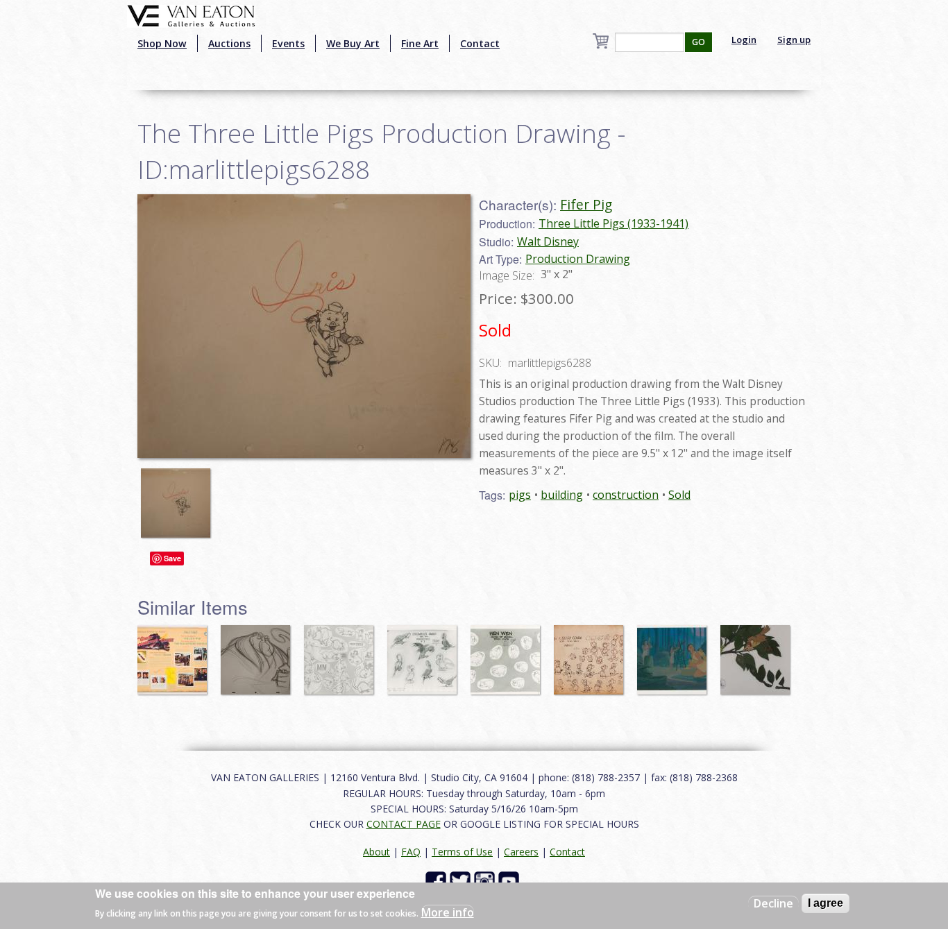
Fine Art (420, 43)
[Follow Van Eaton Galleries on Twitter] (462, 880)
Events (288, 43)
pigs (520, 494)
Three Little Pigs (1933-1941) (613, 223)
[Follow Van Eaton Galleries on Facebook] (437, 880)
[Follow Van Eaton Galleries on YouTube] (510, 880)
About (376, 851)
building (562, 494)
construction (626, 494)
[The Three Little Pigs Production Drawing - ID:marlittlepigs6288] (179, 496)
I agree (825, 903)
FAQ (411, 851)
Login (743, 39)
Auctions (229, 43)
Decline (773, 903)
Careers (521, 851)
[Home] (191, 14)
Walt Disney (548, 241)
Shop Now (162, 43)
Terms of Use (462, 851)
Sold (679, 494)
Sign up (794, 39)
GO (698, 42)
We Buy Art (353, 43)
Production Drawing (577, 258)
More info (447, 912)
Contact (480, 43)
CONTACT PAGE (403, 823)
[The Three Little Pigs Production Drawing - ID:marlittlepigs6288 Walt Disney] (304, 324)
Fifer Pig (586, 204)
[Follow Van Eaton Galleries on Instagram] (486, 880)
